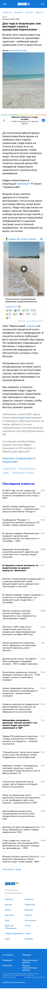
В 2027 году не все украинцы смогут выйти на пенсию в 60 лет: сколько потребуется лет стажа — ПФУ (21, 494)
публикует (24, 183)
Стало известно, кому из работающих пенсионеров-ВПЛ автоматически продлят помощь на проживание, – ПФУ (20, 844)
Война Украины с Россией (23, 473)
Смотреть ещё (11, 869)
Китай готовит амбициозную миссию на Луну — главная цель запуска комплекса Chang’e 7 (20, 509)
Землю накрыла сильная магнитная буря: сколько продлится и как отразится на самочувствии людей (19, 615)
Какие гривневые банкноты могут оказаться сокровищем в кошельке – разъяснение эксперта (19, 692)
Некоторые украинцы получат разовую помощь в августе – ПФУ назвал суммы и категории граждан (21, 676)
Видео (6, 473)
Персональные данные (29, 961)
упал (15, 451)
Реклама (26, 955)
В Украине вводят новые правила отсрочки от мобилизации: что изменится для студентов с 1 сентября (21, 599)
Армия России (9, 469)
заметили (24, 417)
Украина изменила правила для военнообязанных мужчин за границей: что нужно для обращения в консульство (20, 708)
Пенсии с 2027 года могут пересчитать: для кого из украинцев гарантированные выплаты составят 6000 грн (19, 631)
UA (42, 4)
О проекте (7, 955)
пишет (31, 326)
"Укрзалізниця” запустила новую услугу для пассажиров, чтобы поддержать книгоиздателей (20, 754)
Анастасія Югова (18, 50)
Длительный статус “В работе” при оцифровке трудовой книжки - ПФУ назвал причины (20, 661)
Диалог (4, 16)
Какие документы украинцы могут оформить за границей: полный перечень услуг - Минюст (19, 647)
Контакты (7, 965)
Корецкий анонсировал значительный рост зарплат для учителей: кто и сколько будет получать (20, 553)
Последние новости (18, 483)
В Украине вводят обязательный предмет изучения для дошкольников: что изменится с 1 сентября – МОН (21, 537)
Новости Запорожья (27, 469)
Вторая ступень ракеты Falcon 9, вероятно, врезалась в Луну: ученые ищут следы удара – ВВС (20, 859)
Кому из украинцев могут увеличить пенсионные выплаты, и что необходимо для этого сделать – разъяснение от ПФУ (21, 799)
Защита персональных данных (29, 967)
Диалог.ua (20, 977)
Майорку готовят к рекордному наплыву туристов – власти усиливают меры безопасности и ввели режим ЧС (21, 769)
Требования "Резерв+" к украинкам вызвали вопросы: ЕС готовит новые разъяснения (21, 522)
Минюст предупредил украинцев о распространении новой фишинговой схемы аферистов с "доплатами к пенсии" (21, 583)
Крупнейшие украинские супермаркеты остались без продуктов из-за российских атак (18, 815)
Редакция (7, 960)
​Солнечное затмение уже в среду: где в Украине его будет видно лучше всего (19, 784)
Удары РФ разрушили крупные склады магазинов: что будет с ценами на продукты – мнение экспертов (20, 740)
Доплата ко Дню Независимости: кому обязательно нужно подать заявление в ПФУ (21, 829)
